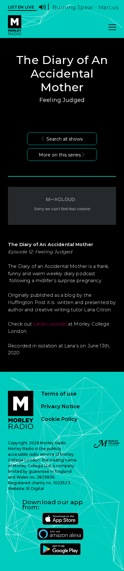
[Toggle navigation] (112, 27)
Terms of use (59, 394)
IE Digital (35, 488)
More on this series (60, 155)
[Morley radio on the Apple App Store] (60, 519)
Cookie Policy (59, 419)
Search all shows (64, 139)
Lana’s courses (50, 324)
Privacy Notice (60, 406)
